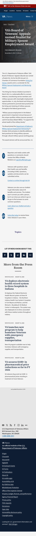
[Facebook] (5, 255)
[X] (11, 255)
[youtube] (3, 425)
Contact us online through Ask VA (19, 180)
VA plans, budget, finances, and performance (16, 494)
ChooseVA (5, 457)
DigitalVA (5, 463)
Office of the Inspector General (12, 491)
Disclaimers (6, 506)
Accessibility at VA (8, 481)
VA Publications (7, 472)
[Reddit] (17, 255)
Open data (5, 509)
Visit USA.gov (13, 524)
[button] (18, 6)
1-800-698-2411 (8, 436)
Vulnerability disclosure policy (12, 512)
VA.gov (4, 453)
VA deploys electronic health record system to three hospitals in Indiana (17, 284)
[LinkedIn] (24, 255)
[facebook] (15, 425)
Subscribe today (13, 215)
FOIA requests (6, 503)
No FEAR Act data (7, 484)
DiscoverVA (5, 460)
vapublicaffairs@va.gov (23, 160)
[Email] (30, 255)
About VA (5, 475)
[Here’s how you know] (18, 2)
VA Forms (5, 469)
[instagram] (18, 425)
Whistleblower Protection (10, 487)
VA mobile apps (7, 478)
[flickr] (26, 425)
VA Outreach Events (8, 466)
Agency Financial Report (10, 497)
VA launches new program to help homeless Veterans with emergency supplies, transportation (15, 333)
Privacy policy (6, 500)
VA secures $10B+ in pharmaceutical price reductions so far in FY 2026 (17, 365)
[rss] (11, 425)
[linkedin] (22, 425)
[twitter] (7, 425)
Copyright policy (7, 515)
